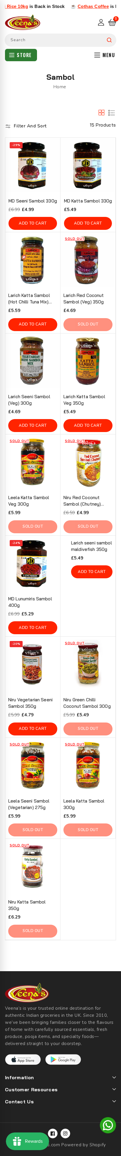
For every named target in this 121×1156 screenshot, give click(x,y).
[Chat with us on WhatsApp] (108, 1126)
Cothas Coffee (79, 6)
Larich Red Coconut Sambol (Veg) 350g (83, 299)
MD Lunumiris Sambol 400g (30, 602)
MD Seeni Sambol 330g (33, 201)
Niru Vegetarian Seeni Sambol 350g (30, 703)
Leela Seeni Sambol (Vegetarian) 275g (29, 804)
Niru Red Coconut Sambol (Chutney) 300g (82, 501)
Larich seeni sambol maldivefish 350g (91, 546)
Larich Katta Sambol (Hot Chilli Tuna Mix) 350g (29, 299)
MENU (108, 55)
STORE (24, 55)
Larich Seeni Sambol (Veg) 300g (29, 400)
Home (59, 87)
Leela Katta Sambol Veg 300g (28, 501)
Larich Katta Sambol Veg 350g (84, 400)
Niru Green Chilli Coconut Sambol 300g (87, 703)
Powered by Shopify (83, 1145)
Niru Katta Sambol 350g (27, 905)
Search (109, 40)
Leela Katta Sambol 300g (84, 804)
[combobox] (60, 40)
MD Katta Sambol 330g (88, 201)
